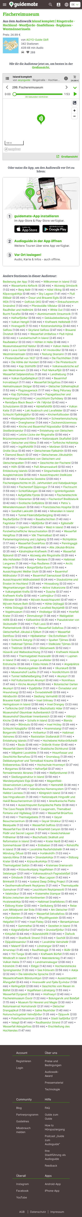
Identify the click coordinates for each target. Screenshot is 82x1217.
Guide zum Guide (51, 1116)
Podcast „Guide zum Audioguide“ (54, 1140)
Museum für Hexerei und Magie (37, 1002)
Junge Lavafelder (40, 660)
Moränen (54, 446)
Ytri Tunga (17, 954)
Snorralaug (53, 756)
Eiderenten (25, 499)
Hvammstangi (52, 728)
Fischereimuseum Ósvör (18, 998)
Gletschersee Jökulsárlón (56, 454)
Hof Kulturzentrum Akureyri (28, 680)
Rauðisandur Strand (48, 1022)
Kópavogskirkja (12, 293)
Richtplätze (70, 539)
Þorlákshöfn (47, 853)
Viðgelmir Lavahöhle (23, 752)
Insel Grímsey (44, 700)
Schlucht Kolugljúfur (15, 728)
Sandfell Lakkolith (22, 511)
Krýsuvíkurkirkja (37, 861)
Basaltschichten (45, 519)
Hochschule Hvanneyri (51, 764)
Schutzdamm (11, 406)
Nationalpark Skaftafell (56, 438)
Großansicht (40, 67)
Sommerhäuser (12, 845)
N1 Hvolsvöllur (52, 350)
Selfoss (7, 329)
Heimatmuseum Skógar (17, 386)
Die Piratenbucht (66, 362)
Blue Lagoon (47, 877)
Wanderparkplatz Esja (16, 780)
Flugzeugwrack (28, 390)
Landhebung (58, 374)
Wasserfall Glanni (13, 748)
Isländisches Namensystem (47, 788)
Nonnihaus (68, 680)
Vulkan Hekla (61, 346)
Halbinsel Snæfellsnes (51, 901)
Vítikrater (8, 599)
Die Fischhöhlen (61, 358)
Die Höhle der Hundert (25, 362)
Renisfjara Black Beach (19, 402)
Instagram (22, 1184)
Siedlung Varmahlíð (46, 696)
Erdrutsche (9, 664)
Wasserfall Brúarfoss (60, 813)
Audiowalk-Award (52, 1073)
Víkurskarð (61, 668)
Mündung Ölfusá (13, 853)
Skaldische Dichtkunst (54, 748)
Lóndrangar (44, 945)
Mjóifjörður (37, 523)
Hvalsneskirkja (12, 901)
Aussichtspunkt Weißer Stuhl (20, 571)
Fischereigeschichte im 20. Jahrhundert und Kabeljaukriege (40, 482)
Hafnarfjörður (19, 317)
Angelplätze (71, 664)
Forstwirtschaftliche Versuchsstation (25, 531)
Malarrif (16, 945)
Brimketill (8, 881)
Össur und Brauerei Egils (43, 297)
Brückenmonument (14, 438)
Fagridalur (9, 523)
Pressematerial (54, 1082)
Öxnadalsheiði (43, 692)
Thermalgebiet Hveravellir (35, 656)
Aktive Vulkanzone (53, 587)
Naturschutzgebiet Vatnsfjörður (22, 1014)
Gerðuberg (46, 905)
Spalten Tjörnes (58, 639)
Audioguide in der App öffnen (38, 241)
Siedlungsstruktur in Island (27, 776)
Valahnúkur (12, 893)
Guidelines (22, 1121)
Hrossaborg (51, 583)
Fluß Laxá (39, 623)
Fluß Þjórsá (66, 333)
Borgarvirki (9, 732)
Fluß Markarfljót (52, 370)
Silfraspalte (26, 547)
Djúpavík (63, 1014)
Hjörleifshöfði (44, 406)
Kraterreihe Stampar (47, 893)
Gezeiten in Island (59, 925)
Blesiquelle (9, 825)
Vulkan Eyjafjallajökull (24, 378)
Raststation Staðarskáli (45, 736)
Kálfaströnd (33, 619)
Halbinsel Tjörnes (21, 644)
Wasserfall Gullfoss (43, 825)
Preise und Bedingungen (53, 1063)
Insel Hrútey (54, 724)
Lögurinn (23, 527)
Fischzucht (70, 486)
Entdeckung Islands (15, 470)
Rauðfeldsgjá (40, 949)
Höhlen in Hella (44, 342)
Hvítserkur (39, 732)
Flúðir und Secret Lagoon (18, 833)
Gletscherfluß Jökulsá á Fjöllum (22, 631)
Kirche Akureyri (27, 684)
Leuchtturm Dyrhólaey (49, 398)
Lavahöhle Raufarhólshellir (46, 849)
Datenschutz (38, 1211)
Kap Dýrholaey (20, 394)
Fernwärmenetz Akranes (18, 772)
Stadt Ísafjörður (60, 1018)
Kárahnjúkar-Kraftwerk (33, 551)
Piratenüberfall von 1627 (20, 358)
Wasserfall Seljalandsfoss (18, 374)
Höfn (14, 466)
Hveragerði (18, 325)
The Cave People (13, 809)
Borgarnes (11, 768)
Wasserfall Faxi (12, 829)
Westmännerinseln (14, 354)
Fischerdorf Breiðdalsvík (64, 499)
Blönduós (24, 724)
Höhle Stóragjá (14, 607)
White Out (56, 309)
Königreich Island (49, 792)
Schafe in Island (37, 720)
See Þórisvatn (46, 970)
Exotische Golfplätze (31, 503)
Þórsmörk (9, 966)
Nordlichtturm (60, 672)
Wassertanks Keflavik (24, 285)
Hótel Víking (54, 289)
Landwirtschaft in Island (34, 338)
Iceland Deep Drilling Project (47, 881)
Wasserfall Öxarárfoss (31, 543)
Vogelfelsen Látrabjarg (41, 990)
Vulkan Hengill (20, 321)
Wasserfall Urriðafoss (43, 333)
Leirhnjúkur (47, 595)
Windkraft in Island (14, 958)
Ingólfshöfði (25, 446)
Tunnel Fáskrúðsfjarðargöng (35, 515)
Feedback (51, 1165)
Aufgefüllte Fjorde (29, 495)
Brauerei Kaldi (11, 700)
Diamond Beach (15, 454)
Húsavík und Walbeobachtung (21, 652)
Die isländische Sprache (33, 974)
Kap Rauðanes (40, 563)
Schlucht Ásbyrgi (21, 639)
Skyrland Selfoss (38, 329)
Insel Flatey (37, 921)
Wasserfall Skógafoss (47, 382)
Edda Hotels (40, 664)
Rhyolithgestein (48, 917)
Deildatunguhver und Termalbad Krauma (28, 760)
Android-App (53, 1184)
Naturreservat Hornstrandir (19, 1006)
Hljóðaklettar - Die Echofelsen (48, 635)
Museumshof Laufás (23, 672)
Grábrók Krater (51, 744)
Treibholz (17, 648)
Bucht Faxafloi (12, 313)
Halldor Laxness (13, 792)
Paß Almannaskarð (45, 466)
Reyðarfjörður (11, 519)
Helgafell (8, 921)
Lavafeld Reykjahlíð (52, 607)
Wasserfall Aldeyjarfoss (17, 1026)
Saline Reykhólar (45, 1010)
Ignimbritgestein (65, 491)
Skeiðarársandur (13, 430)
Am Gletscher (59, 909)
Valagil (15, 1022)
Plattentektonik (12, 627)
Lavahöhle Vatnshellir (55, 941)
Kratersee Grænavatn (59, 865)
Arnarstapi (9, 949)
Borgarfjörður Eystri (39, 567)
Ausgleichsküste (13, 474)
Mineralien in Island (62, 511)
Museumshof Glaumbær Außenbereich (27, 712)
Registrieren (23, 1061)
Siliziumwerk (47, 648)
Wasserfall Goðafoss (50, 627)
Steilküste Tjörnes (59, 644)
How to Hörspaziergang (55, 1127)
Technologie (52, 1089)
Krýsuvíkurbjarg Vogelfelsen (36, 869)
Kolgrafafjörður (20, 929)
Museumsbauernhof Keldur (19, 346)
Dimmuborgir (35, 615)
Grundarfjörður (55, 929)
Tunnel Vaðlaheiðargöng (26, 676)
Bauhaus (8, 788)
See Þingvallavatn (14, 796)
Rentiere (42, 559)
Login (19, 1067)
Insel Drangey (55, 704)
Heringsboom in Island (17, 704)
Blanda (68, 720)
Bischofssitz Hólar (51, 708)
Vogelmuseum (14, 611)
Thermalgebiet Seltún (16, 865)
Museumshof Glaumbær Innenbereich (26, 716)
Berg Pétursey (62, 390)
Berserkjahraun (69, 921)
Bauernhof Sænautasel (47, 575)
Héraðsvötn (10, 696)
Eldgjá (35, 966)
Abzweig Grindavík (66, 285)
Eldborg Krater (14, 905)
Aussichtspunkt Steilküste (56, 474)
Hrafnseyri (49, 994)
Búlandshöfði (40, 933)
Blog (19, 1107)
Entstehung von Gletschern (56, 430)
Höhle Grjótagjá (54, 603)
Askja (74, 970)
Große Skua (10, 450)
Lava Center (19, 350)
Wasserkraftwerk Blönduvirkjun (22, 978)
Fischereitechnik (67, 495)
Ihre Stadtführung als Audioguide (55, 1154)
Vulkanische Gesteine (32, 478)
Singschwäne (52, 470)
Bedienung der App (15, 281)
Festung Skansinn (53, 354)
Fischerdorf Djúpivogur (33, 486)
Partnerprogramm (27, 1114)
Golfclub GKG (32, 301)
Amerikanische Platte (62, 801)
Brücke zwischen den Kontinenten (24, 897)
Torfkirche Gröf (14, 708)
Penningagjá (69, 543)
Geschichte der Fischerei (55, 462)
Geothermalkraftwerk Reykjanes (25, 885)
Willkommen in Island (56, 281)
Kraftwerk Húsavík (67, 652)
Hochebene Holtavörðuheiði (60, 740)
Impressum (57, 1211)
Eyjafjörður (35, 688)
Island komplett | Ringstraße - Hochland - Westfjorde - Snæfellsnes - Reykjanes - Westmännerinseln (39, 25)
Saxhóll (60, 937)
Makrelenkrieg (51, 958)
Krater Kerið (53, 841)
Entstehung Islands (15, 740)
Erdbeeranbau (12, 764)
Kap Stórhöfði (27, 366)
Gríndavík (17, 877)
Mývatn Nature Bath (15, 603)
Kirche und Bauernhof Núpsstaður (40, 426)
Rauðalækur (10, 342)
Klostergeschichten (23, 418)
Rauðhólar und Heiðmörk (18, 309)
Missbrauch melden (23, 1130)
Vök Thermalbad (41, 535)
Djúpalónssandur (15, 941)
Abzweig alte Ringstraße (45, 555)
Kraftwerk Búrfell (51, 954)
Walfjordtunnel (58, 772)
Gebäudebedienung (56, 317)
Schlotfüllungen (28, 491)
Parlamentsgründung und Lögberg (24, 539)
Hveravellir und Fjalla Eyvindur (51, 982)
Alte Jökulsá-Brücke (61, 547)
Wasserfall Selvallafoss (50, 913)
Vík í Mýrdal (44, 402)
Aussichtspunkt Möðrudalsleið (21, 579)
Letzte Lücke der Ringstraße (36, 434)
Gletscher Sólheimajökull (63, 386)
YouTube (21, 1197)
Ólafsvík (70, 933)
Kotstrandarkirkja (51, 325)
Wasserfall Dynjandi (15, 994)
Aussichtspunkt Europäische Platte (39, 805)
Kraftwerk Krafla (13, 595)
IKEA (6, 301)
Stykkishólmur (14, 917)
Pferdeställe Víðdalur (44, 305)
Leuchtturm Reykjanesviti (48, 889)
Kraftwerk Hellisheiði (57, 321)
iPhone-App (52, 1190)
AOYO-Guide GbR (37, 39)
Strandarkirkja (44, 857)
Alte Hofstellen (12, 559)
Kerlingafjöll (18, 986)
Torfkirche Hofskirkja (65, 442)
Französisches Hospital (57, 507)
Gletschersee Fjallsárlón (49, 450)
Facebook (22, 1190)
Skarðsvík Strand (29, 937)
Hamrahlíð (57, 784)
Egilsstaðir (67, 523)
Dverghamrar (26, 422)
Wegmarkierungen (14, 587)
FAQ (47, 1107)
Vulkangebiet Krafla (17, 591)
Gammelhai (25, 925)
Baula (21, 744)
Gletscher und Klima (23, 442)
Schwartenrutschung (64, 418)
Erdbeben (44, 845)
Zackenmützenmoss (63, 422)
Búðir (67, 949)
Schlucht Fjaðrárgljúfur (17, 414)
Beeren (15, 913)
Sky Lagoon (46, 293)
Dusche (50, 591)
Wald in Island (54, 527)
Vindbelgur (45, 611)
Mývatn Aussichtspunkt (45, 599)
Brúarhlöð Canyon (49, 829)
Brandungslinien (28, 668)
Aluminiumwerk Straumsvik (54, 313)
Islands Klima (11, 857)
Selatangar (9, 873)
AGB (22, 1211)
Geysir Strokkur (51, 821)
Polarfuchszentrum (23, 1018)
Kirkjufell (10, 933)
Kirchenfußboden (58, 414)
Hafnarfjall (41, 768)
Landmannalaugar (46, 962)
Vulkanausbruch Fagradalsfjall (51, 873)
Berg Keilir (24, 289)
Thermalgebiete (28, 817)
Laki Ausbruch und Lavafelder (43, 410)
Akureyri (62, 676)
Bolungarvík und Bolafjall (64, 998)
